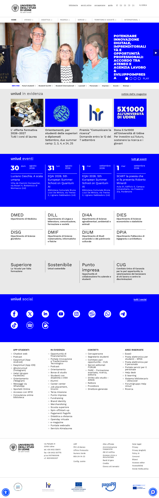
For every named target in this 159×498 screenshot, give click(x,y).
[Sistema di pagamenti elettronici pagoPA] (109, 486)
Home (13, 20)
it (117, 5)
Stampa (126, 86)
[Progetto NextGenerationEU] (78, 486)
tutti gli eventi (139, 159)
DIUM (87, 232)
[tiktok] (14, 327)
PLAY (146, 78)
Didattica (45, 20)
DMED (17, 214)
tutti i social (140, 299)
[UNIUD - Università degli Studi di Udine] (24, 8)
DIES (122, 214)
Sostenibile (60, 264)
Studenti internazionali (65, 86)
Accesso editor (138, 463)
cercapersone (99, 5)
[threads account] (45, 327)
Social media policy (140, 469)
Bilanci (135, 459)
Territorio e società (104, 20)
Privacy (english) (139, 450)
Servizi (81, 20)
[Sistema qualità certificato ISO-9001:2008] (18, 486)
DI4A (87, 214)
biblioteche (73, 5)
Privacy (135, 447)
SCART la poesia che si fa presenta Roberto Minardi (131, 180)
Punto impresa (90, 267)
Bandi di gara (108, 460)
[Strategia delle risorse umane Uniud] (48, 486)
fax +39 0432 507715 (52, 453)
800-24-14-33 (79, 456)
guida (110, 5)
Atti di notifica (109, 452)
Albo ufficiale (108, 444)
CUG (121, 264)
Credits (106, 463)
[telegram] (123, 316)
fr (129, 5)
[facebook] (14, 316)
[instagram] (76, 316)
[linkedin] (45, 316)
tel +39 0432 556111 (52, 449)
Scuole (115, 86)
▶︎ (156, 52)
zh (133, 5)
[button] (126, 78)
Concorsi (136, 456)
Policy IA (135, 453)
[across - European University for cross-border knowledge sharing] (139, 486)
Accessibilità (137, 466)
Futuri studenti (28, 86)
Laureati (81, 86)
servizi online (86, 5)
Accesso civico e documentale (110, 456)
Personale (94, 86)
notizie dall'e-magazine (134, 94)
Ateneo (27, 20)
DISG (16, 232)
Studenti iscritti (45, 86)
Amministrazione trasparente (110, 448)
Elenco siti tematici (111, 466)
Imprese (105, 86)
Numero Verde (79, 453)
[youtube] (61, 316)
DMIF (53, 232)
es (125, 5)
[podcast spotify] (30, 327)
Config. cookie (79, 461)
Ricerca (64, 20)
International (131, 20)
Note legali (136, 444)
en (121, 5)
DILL (53, 214)
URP (75, 444)
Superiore (21, 264)
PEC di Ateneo (79, 447)
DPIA (122, 232)
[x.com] (30, 316)
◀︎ (3, 52)
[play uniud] (92, 316)
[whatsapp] (107, 316)
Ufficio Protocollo (80, 450)
